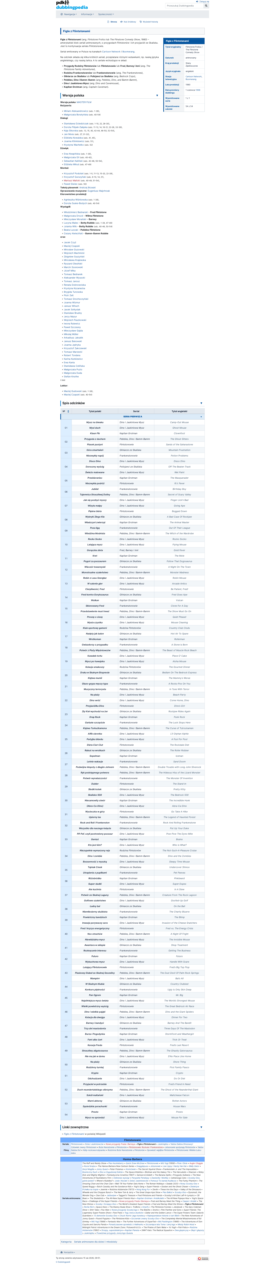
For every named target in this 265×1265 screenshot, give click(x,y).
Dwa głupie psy (182, 1230)
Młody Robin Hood (186, 1224)
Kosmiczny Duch (89, 1172)
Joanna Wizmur (72, 302)
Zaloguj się (204, 1)
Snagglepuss (142, 1166)
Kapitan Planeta (132, 1230)
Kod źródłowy (130, 22)
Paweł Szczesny (72, 327)
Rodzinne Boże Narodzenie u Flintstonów (126, 1150)
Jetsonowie (155, 1166)
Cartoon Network (194, 76)
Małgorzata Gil (71, 157)
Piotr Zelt (69, 295)
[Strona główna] (72, 5)
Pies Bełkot (168, 1192)
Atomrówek (130, 1169)
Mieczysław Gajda (73, 330)
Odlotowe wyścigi (121, 1178)
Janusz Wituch (71, 306)
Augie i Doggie (196, 1163)
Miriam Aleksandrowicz (76, 111)
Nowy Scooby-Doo (188, 1183)
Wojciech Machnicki (74, 253)
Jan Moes (69, 134)
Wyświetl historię (150, 22)
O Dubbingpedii (63, 1262)
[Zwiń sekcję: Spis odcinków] (201, 402)
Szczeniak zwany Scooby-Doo (145, 1218)
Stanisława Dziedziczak (76, 123)
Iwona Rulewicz (72, 323)
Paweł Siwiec (71, 184)
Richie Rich (89, 1207)
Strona (114, 22)
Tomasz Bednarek (73, 274)
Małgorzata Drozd (73, 215)
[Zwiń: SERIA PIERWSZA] (201, 416)
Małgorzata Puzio (73, 369)
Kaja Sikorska (71, 130)
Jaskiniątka (163, 1144)
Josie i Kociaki (121, 1181)
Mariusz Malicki (72, 180)
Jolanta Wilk (70, 226)
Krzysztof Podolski (74, 173)
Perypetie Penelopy (140, 1178)
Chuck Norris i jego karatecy (132, 1215)
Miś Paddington (165, 1221)
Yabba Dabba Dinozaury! (181, 1144)
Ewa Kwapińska (72, 153)
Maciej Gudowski (73, 391)
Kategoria (66, 1241)
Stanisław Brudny (73, 313)
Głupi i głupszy (197, 1230)
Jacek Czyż (70, 242)
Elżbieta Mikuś (71, 164)
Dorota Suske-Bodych (75, 203)
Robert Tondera (72, 355)
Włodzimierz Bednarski (76, 212)
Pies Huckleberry (116, 1163)
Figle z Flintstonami (74, 1134)
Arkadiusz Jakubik (73, 337)
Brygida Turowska (73, 291)
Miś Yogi (164, 1163)
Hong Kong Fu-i (143, 1189)
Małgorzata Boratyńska (76, 114)
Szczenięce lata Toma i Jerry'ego (160, 1224)
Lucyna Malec (71, 222)
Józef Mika (69, 270)
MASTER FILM (84, 102)
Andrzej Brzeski (87, 187)
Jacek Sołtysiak (72, 309)
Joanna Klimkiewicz (74, 141)
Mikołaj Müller (71, 334)
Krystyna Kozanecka (74, 288)
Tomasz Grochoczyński (76, 299)
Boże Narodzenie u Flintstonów (113, 1147)
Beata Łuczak (71, 229)
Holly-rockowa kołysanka (94, 1150)
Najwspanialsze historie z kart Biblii (163, 1215)
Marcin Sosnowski (73, 267)
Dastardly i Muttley (160, 1178)
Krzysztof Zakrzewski (75, 348)
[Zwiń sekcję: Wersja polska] (157, 95)
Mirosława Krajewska (75, 260)
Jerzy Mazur (70, 316)
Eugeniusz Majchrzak (99, 190)
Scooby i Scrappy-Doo (106, 1204)
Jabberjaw (111, 1195)
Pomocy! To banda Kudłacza (163, 1181)
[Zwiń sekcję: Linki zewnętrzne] (201, 1127)
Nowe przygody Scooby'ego (125, 1210)
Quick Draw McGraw (135, 1163)
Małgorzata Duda (73, 373)
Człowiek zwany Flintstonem (83, 1147)
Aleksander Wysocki (74, 277)
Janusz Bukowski (73, 341)
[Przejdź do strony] (206, 5)
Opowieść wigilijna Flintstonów (160, 1150)
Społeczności (105, 14)
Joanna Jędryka (72, 344)
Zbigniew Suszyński (74, 256)
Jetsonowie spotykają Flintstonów (180, 1147)
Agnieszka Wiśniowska (76, 199)
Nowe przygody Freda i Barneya (120, 1144)
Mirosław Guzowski (74, 249)
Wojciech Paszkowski (75, 320)
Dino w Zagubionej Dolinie (111, 1172)
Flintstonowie (77, 1144)
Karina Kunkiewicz (73, 358)
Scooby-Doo (180, 1192)
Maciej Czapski (72, 246)
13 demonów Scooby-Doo (105, 1215)
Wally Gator (194, 1166)
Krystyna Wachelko (74, 144)
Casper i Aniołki (189, 1201)
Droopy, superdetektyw (112, 1230)
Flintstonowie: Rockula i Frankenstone (146, 1147)
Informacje (86, 14)
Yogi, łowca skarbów (133, 1213)
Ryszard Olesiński (73, 263)
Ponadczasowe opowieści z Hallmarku (126, 1224)
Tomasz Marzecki (73, 351)
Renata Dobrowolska (75, 284)
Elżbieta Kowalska (73, 137)
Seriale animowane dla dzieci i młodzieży (95, 1241)
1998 (198, 90)
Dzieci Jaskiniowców (94, 1144)
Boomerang (191, 79)
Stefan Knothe (71, 376)
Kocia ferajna (90, 1166)
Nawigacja (69, 14)
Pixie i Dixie (182, 1163)
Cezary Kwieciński (73, 233)
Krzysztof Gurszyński (75, 176)
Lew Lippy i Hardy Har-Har (175, 1166)
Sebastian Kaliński (73, 161)
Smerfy (145, 1207)
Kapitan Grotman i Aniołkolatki (150, 1198)
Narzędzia (68, 1252)
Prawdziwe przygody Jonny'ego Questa (114, 1233)
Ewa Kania (69, 362)
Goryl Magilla (88, 1169)
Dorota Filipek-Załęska (76, 127)
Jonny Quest (102, 1169)
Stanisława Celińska (74, 366)
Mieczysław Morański (75, 219)
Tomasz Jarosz (72, 281)
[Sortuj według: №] (68, 411)
